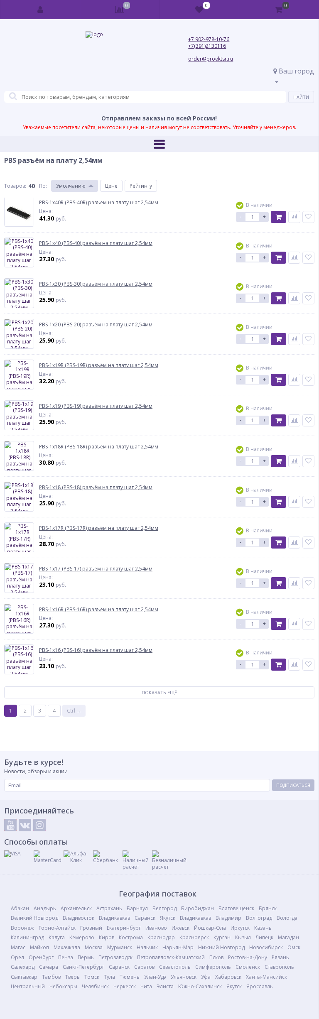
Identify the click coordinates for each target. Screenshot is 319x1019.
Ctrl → (74, 710)
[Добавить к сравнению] (294, 217)
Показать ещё (159, 692)
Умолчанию (71, 185)
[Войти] (40, 9)
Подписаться (293, 785)
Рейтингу (141, 185)
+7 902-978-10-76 (208, 39)
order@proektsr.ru (210, 58)
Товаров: (15, 185)
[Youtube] (10, 825)
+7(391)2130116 (207, 45)
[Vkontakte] (25, 825)
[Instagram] (39, 825)
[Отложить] (308, 217)
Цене (111, 185)
